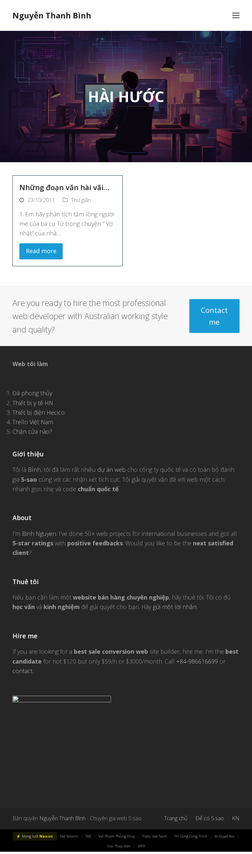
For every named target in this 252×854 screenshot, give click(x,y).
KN (236, 818)
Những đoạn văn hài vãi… (64, 187)
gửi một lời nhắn (175, 607)
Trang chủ (176, 818)
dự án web (111, 469)
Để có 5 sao (210, 818)
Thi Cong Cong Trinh (190, 836)
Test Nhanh (69, 836)
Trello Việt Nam (32, 422)
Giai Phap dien (119, 845)
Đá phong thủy (32, 393)
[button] (236, 15)
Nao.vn (46, 836)
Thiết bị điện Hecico (38, 412)
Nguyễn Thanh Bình (51, 15)
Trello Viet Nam (154, 836)
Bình (34, 469)
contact (22, 671)
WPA (141, 845)
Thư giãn (81, 200)
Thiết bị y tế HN (32, 403)
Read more (41, 251)
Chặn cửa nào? (32, 431)
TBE (88, 836)
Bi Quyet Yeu (225, 836)
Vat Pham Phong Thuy (116, 836)
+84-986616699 (197, 661)
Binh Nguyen (39, 533)
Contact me (214, 316)
